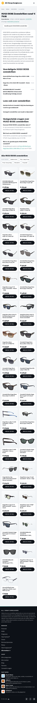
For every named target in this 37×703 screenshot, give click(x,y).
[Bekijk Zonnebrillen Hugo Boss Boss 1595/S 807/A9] (27, 279)
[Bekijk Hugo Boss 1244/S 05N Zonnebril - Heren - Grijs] (27, 469)
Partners (4, 665)
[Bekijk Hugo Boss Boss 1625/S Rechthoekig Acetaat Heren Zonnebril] (9, 306)
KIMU (3, 631)
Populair (25, 162)
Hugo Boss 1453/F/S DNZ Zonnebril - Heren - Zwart (9, 506)
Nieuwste (17, 162)
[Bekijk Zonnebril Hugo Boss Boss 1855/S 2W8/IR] (9, 201)
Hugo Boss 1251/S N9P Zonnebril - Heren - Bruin (26, 506)
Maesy (3, 645)
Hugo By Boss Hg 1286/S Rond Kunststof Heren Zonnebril (9, 478)
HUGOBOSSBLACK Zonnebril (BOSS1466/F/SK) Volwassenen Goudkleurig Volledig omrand (12, 91)
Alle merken (5, 660)
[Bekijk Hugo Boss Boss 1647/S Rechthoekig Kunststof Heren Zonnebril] (27, 306)
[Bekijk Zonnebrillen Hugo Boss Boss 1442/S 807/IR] (27, 414)
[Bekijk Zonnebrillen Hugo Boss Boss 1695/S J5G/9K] (27, 173)
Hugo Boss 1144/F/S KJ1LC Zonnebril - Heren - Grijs (9, 288)
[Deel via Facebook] (30, 699)
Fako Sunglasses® (6, 648)
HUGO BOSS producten (13, 21)
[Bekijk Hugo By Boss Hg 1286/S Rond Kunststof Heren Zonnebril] (9, 469)
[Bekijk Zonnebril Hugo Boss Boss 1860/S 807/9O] (27, 334)
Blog (2, 663)
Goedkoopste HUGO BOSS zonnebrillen (15, 26)
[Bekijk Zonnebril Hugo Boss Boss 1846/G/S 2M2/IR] (27, 227)
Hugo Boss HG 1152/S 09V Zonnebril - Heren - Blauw (16, 84)
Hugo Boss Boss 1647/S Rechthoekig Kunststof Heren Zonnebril (27, 316)
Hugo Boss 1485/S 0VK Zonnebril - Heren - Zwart (9, 423)
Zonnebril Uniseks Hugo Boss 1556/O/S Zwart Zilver (27, 396)
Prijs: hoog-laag (7, 162)
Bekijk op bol (9, 190)
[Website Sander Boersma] (8, 699)
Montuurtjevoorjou (7, 642)
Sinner (3, 639)
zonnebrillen (28, 19)
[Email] (34, 699)
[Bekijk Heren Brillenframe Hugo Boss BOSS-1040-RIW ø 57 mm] (9, 579)
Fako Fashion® (5, 637)
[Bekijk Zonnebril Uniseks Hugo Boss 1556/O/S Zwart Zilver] (27, 386)
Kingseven (4, 634)
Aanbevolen (13, 159)
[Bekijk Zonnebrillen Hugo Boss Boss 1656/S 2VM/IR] (9, 386)
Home (2, 9)
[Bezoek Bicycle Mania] (3, 676)
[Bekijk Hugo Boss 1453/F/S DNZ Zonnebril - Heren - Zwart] (9, 497)
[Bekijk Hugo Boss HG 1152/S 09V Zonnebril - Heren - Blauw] (27, 552)
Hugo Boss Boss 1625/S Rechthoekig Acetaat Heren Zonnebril (9, 316)
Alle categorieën (6, 657)
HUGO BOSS (14, 9)
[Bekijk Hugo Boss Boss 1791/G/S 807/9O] (9, 227)
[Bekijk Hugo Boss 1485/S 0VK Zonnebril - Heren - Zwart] (9, 414)
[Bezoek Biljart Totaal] (3, 686)
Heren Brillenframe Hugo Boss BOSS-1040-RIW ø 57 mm (16, 77)
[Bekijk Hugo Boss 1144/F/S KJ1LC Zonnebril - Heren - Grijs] (9, 279)
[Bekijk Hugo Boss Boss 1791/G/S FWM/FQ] (9, 334)
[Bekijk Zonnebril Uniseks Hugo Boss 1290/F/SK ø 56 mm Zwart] (27, 441)
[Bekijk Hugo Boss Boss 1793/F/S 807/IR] (27, 201)
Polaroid (3, 628)
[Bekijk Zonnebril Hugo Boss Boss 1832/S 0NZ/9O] (9, 360)
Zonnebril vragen (6, 668)
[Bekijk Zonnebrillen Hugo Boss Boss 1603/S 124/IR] (9, 253)
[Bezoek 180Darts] (3, 681)
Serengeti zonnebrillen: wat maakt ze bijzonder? (18, 112)
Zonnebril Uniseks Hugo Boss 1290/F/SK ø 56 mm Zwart (27, 451)
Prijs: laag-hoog (24, 159)
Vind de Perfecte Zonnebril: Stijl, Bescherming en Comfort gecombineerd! (18, 106)
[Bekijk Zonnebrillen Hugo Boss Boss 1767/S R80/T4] (27, 253)
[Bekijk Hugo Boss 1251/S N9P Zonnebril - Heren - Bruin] (27, 497)
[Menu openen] (34, 3)
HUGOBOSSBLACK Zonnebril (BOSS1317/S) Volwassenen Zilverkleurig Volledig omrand (9, 184)
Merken (7, 9)
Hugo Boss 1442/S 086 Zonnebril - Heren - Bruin (9, 451)
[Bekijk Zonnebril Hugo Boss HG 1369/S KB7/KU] (27, 360)
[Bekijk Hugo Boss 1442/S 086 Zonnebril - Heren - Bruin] (9, 441)
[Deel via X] (26, 699)
